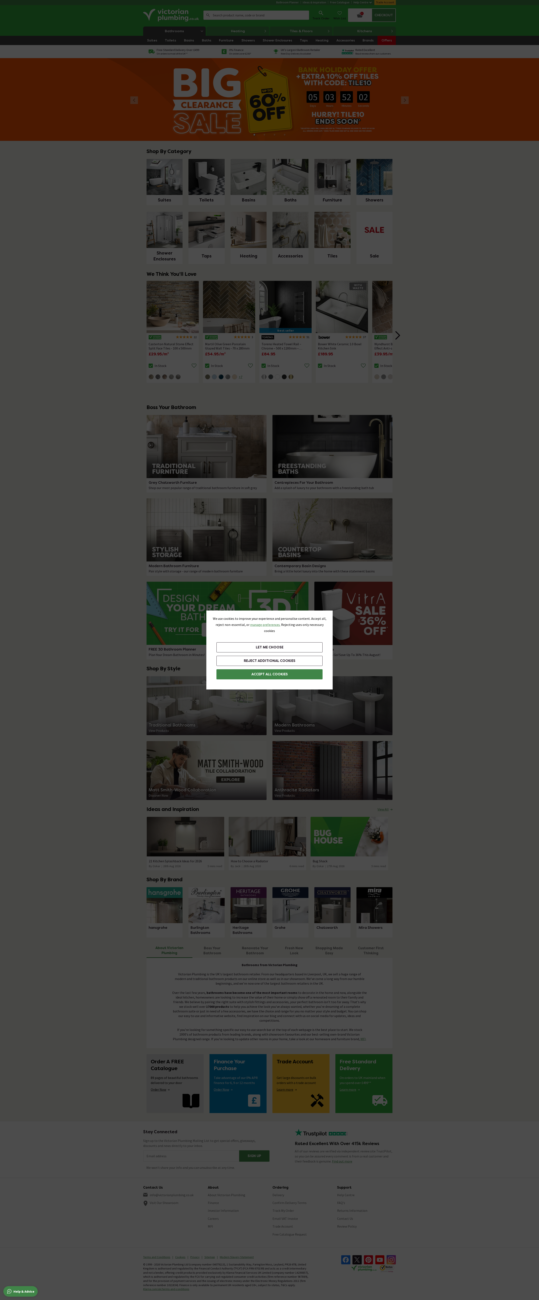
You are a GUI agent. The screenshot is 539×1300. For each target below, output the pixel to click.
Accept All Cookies (269, 674)
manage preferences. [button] (265, 625)
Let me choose (269, 647)
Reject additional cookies (269, 661)
